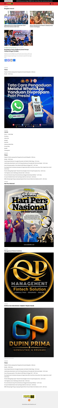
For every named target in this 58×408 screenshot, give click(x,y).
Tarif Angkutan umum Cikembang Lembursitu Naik (14, 173)
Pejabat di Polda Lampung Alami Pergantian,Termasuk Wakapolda (17, 72)
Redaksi (5, 74)
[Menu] (5, 4)
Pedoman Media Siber (8, 144)
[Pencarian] (53, 4)
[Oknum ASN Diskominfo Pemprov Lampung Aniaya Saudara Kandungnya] (16, 17)
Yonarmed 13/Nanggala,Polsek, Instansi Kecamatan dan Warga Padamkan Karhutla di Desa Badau (41, 26)
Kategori (6, 140)
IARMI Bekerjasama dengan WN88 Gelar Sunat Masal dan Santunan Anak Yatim (21, 1)
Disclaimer (6, 136)
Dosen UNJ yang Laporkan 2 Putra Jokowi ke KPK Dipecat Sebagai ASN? (18, 165)
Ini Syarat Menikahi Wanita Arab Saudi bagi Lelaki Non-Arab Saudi (17, 177)
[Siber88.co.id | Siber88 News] (10, 4)
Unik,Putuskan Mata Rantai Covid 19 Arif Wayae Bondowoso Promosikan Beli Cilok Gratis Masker (23, 163)
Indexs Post (6, 138)
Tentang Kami (7, 150)
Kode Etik (6, 142)
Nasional (14, 47)
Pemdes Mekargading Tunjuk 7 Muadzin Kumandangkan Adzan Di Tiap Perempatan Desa (22, 171)
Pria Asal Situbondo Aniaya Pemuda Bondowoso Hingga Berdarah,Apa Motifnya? (20, 175)
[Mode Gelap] (50, 4)
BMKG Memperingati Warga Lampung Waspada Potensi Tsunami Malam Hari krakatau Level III (23, 179)
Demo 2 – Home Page (8, 134)
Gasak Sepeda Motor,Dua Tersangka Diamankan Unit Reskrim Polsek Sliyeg (19, 161)
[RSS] (29, 400)
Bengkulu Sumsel (8, 47)
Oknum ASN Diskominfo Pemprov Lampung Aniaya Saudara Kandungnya (15, 26)
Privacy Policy (7, 146)
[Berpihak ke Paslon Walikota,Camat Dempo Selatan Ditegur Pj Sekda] (18, 38)
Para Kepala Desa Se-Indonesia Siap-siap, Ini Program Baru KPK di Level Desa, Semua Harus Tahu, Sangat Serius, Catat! (27, 167)
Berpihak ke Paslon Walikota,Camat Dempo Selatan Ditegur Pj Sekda (16, 50)
